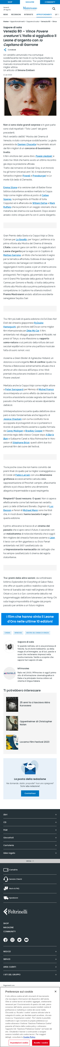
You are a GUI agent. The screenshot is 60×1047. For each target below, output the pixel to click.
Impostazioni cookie (19, 1042)
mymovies (18, 633)
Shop (6, 923)
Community (9, 931)
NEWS (5, 14)
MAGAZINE (30, 2)
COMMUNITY (50, 2)
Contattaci (30, 793)
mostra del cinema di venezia (37, 633)
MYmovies (23, 668)
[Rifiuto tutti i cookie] (55, 991)
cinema (7, 633)
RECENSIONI (16, 14)
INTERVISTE (28, 14)
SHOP (10, 2)
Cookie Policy (29, 1037)
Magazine (8, 927)
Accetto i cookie (41, 1042)
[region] (30, 1017)
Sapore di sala (26, 642)
